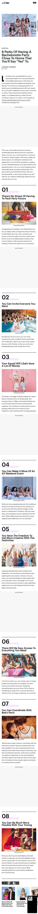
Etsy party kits (31, 411)
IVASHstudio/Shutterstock (19, 739)
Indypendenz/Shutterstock (19, 225)
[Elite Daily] (5, 3)
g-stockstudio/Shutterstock (37, 26)
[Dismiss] (35, 897)
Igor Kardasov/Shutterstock (19, 567)
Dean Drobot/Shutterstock (19, 392)
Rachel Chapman (10, 67)
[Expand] (29, 897)
